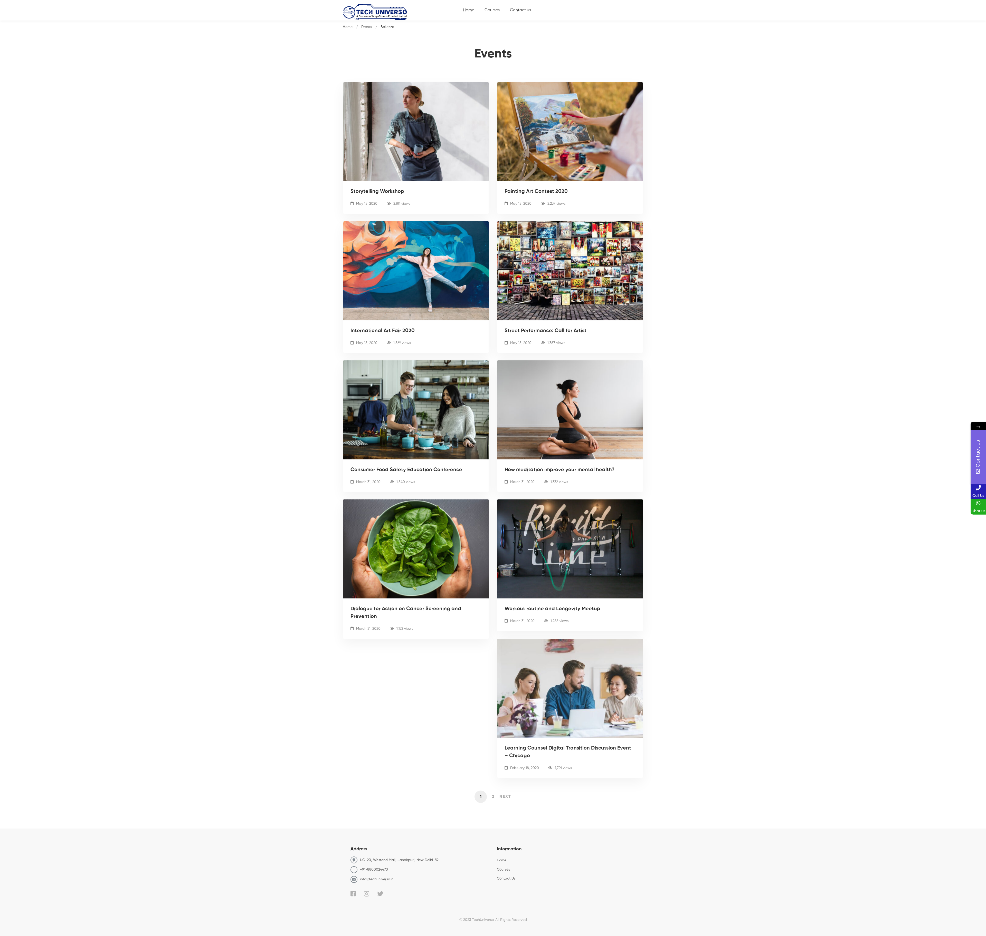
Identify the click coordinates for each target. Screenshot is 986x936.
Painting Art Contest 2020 (536, 191)
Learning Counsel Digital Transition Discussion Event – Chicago (568, 752)
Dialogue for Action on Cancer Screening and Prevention (405, 612)
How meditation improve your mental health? (559, 469)
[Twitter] (380, 893)
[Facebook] (353, 893)
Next (505, 797)
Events (366, 27)
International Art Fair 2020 (382, 330)
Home (348, 27)
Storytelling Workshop (377, 191)
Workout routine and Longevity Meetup (552, 609)
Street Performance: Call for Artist (545, 330)
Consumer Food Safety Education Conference (406, 469)
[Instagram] (367, 893)
